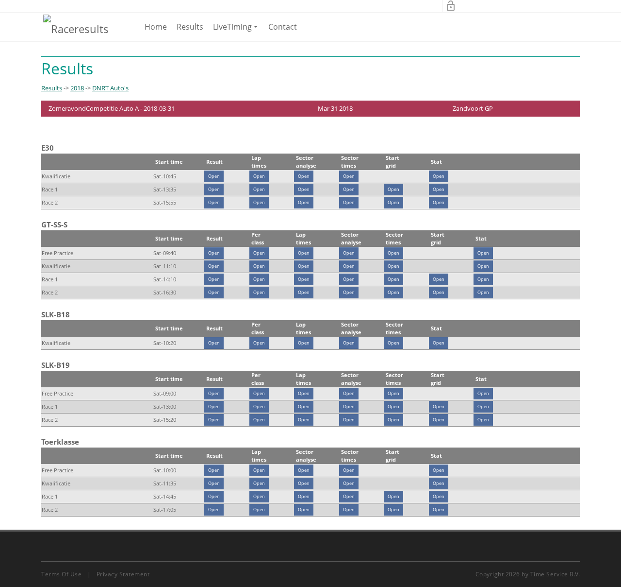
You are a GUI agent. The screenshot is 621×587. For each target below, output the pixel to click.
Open (214, 176)
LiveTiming (237, 31)
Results (190, 26)
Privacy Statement (123, 574)
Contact (282, 26)
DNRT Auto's (110, 88)
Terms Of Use (61, 574)
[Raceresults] (76, 28)
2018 (77, 88)
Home (156, 26)
